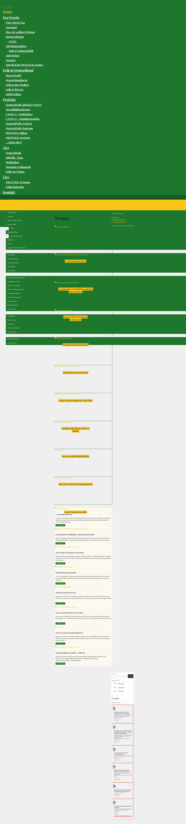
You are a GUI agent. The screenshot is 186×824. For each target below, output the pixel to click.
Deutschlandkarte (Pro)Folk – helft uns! (70, 653)
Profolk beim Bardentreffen (75, 344)
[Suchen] (11, 7)
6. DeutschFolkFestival (75, 261)
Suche (113, 673)
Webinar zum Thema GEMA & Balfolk (75, 429)
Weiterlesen (60, 525)
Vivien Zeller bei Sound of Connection (75, 318)
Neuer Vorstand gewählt (76, 512)
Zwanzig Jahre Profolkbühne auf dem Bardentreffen (75, 290)
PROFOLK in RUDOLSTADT (75, 372)
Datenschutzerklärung (119, 220)
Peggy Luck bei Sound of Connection (75, 400)
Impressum (115, 217)
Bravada (124, 226)
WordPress (131, 226)
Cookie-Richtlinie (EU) (119, 222)
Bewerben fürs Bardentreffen (75, 456)
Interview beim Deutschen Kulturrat (75, 484)
